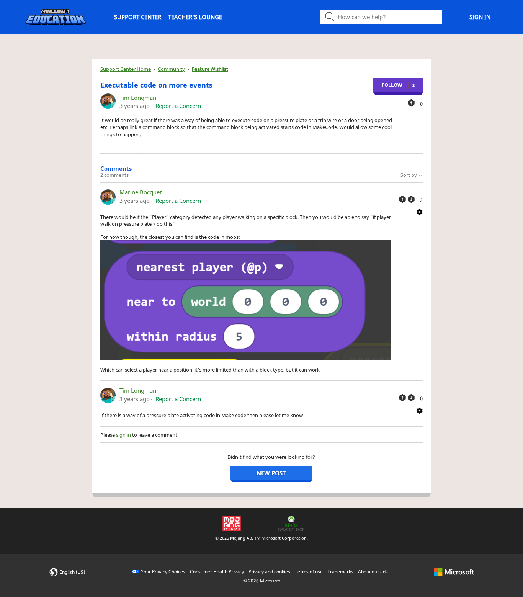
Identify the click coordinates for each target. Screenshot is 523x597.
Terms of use (309, 571)
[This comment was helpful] (402, 199)
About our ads (373, 571)
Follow (392, 85)
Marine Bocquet (140, 192)
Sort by (409, 174)
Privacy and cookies (269, 571)
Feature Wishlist (210, 68)
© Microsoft (261, 580)
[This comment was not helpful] (411, 199)
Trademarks (340, 571)
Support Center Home (125, 68)
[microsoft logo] (454, 571)
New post (271, 473)
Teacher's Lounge (195, 17)
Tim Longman (137, 97)
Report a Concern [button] (178, 105)
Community (171, 68)
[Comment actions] (420, 211)
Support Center (137, 17)
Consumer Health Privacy (217, 571)
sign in (123, 434)
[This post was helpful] (411, 103)
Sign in (479, 17)
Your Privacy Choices (163, 571)
